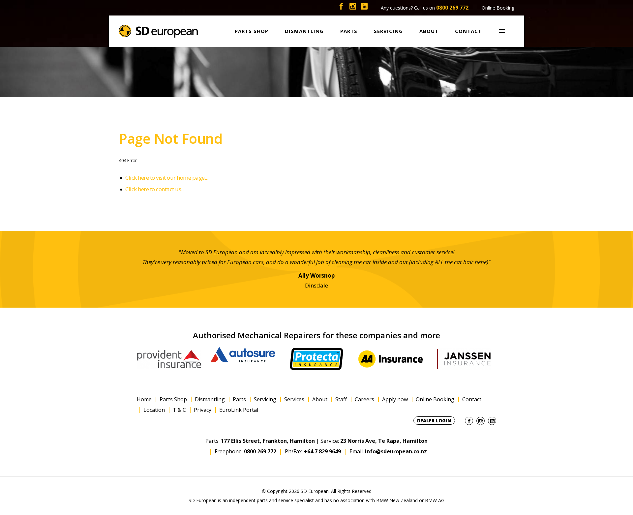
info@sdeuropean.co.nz (396, 451)
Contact (471, 399)
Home (144, 399)
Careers (364, 399)
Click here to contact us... (155, 189)
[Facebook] (341, 7)
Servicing (265, 399)
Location (154, 410)
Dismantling (210, 399)
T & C (179, 410)
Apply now (395, 399)
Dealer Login (434, 420)
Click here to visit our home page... (166, 177)
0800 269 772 (452, 7)
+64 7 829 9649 (322, 451)
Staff (341, 399)
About (319, 399)
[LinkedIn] (364, 7)
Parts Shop (173, 399)
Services (294, 399)
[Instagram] (352, 7)
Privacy (202, 410)
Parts (239, 399)
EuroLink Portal (238, 410)
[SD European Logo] (158, 31)
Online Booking (498, 8)
